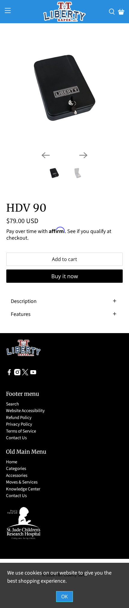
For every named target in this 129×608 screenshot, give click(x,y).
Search (12, 404)
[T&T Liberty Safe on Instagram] (17, 374)
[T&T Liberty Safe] (64, 12)
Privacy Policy (19, 424)
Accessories (16, 475)
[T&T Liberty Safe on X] (25, 374)
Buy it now (64, 276)
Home (11, 462)
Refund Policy (19, 417)
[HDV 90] (64, 87)
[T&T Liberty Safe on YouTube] (33, 374)
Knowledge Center (23, 489)
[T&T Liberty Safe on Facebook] (9, 374)
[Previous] (45, 155)
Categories (16, 468)
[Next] (83, 155)
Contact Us (16, 438)
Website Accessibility (25, 411)
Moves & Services (22, 482)
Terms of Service (21, 431)
